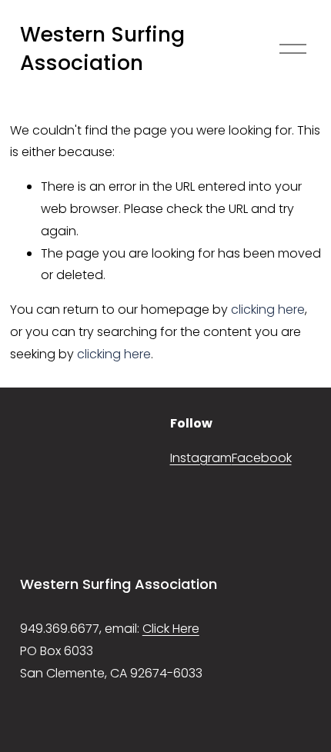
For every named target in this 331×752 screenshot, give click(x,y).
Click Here (170, 628)
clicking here (268, 309)
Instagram (201, 458)
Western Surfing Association (102, 49)
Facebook (262, 458)
